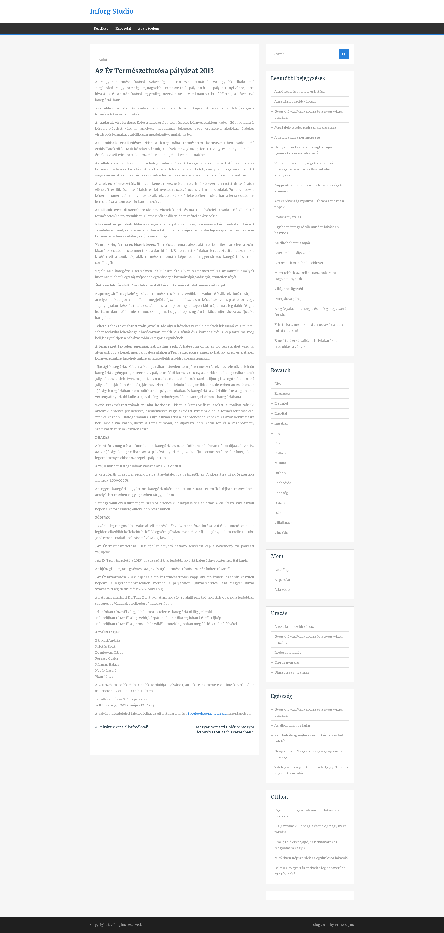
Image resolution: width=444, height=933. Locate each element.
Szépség (281, 493)
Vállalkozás (283, 523)
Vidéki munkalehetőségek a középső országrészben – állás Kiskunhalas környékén (303, 169)
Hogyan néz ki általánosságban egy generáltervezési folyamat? (303, 150)
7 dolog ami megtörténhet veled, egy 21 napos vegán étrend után (311, 770)
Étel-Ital (280, 413)
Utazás (279, 503)
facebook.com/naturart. (207, 713)
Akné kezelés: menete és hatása (299, 91)
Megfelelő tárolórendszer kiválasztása (305, 127)
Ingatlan (281, 423)
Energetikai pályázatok (293, 253)
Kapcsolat (123, 28)
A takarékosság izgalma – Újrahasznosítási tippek (309, 204)
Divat (278, 384)
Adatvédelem (148, 28)
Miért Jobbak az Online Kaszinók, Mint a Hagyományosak (306, 276)
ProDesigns (344, 925)
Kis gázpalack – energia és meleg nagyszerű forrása (310, 312)
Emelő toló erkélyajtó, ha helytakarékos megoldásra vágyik (305, 344)
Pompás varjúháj (288, 299)
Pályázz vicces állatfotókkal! (123, 727)
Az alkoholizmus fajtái (292, 243)
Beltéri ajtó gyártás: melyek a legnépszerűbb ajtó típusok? (310, 871)
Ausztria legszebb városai (295, 101)
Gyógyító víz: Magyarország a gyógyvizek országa (308, 114)
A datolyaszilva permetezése (297, 137)
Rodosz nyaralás (287, 217)
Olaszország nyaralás (291, 672)
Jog (277, 433)
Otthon (280, 473)
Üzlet (278, 513)
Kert (277, 443)
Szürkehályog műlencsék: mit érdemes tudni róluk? (310, 738)
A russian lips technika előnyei (298, 263)
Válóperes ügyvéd (288, 289)
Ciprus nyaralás (287, 662)
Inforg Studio (111, 11)
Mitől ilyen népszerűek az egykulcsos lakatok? (311, 858)
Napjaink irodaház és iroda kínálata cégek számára (308, 188)
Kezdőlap (101, 28)
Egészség (282, 393)
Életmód (281, 403)
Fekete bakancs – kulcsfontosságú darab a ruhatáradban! (308, 328)
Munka (280, 463)
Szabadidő (282, 483)
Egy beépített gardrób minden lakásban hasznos (306, 230)
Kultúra (105, 60)
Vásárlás (281, 533)
